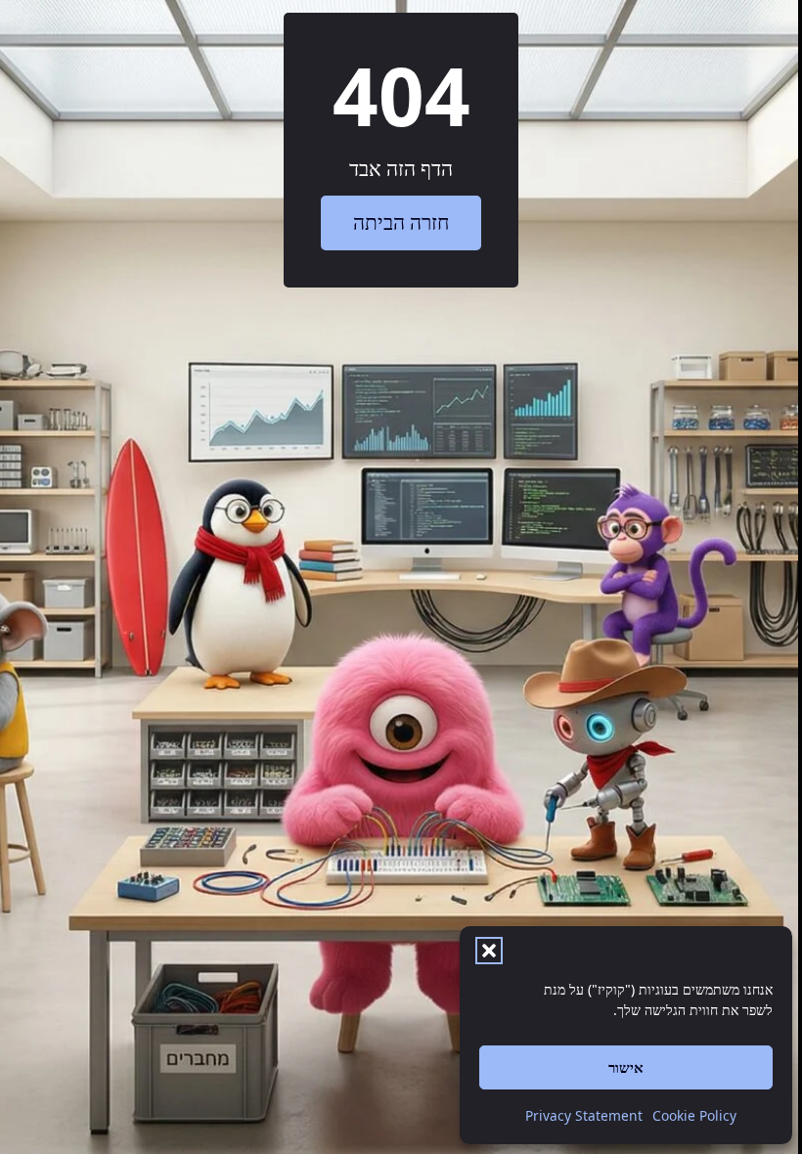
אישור (626, 1067)
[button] (489, 950)
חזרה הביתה (401, 222)
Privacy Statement (584, 1115)
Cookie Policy (694, 1115)
